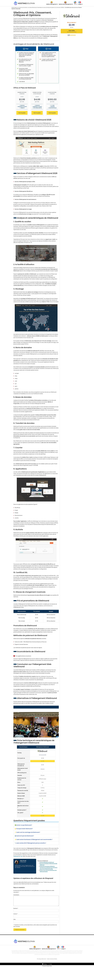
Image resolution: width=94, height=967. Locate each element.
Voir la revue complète (42, 754)
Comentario (16, 894)
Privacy (45, 964)
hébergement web (18, 856)
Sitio (14, 919)
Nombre (15, 908)
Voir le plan (22, 113)
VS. (75, 4)
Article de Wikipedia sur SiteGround (47, 862)
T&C (51, 964)
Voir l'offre (42, 761)
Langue (80, 4)
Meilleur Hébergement (51, 4)
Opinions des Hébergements (65, 4)
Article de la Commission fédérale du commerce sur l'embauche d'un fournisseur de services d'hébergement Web (48, 867)
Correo (15, 913)
